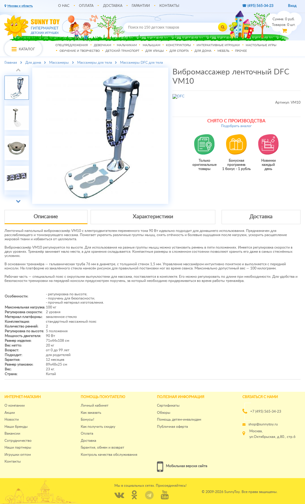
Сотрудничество (18, 440)
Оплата (86, 5)
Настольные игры (261, 45)
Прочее (241, 51)
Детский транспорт (122, 51)
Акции (9, 412)
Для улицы (154, 51)
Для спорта (179, 51)
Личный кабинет (94, 405)
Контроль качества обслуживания (109, 454)
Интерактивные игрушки (218, 45)
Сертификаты (168, 405)
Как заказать (91, 412)
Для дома (202, 51)
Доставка (112, 5)
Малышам (151, 45)
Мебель (223, 51)
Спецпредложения (71, 45)
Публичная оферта (172, 426)
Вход (292, 5)
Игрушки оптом (17, 454)
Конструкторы (178, 45)
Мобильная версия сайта (186, 466)
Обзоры (163, 412)
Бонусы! (87, 419)
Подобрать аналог (236, 126)
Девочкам (102, 45)
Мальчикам (127, 45)
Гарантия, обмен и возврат (102, 447)
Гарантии (141, 5)
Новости (11, 419)
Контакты (169, 5)
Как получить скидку (98, 426)
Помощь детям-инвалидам (179, 419)
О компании (14, 405)
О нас (63, 5)
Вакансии (12, 433)
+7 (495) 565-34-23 (265, 411)
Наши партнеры (17, 447)
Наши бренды (16, 426)
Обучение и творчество (80, 51)
